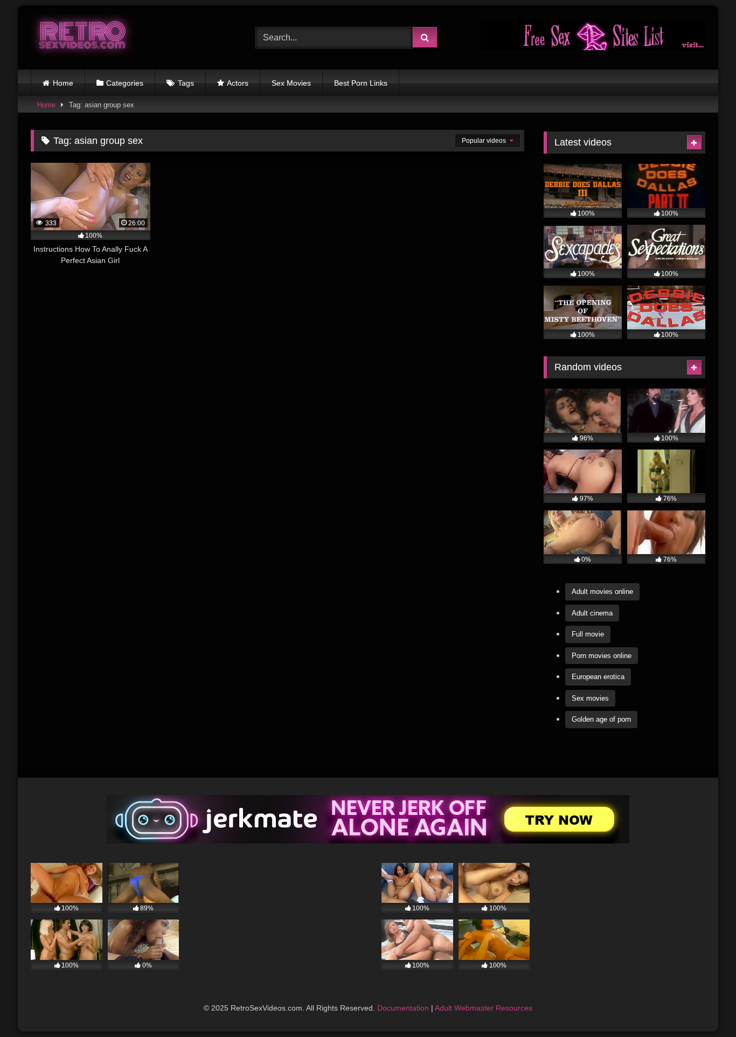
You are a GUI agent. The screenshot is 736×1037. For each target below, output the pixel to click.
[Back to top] (702, 1004)
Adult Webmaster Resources (483, 1008)
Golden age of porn (601, 719)
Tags (186, 83)
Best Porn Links (360, 83)
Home (63, 83)
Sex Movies (291, 83)
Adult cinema (592, 613)
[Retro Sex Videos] (82, 37)
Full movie (588, 634)
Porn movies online (601, 656)
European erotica (598, 677)
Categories (124, 83)
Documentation (403, 1008)
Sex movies (590, 698)
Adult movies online (602, 591)
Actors (237, 83)
